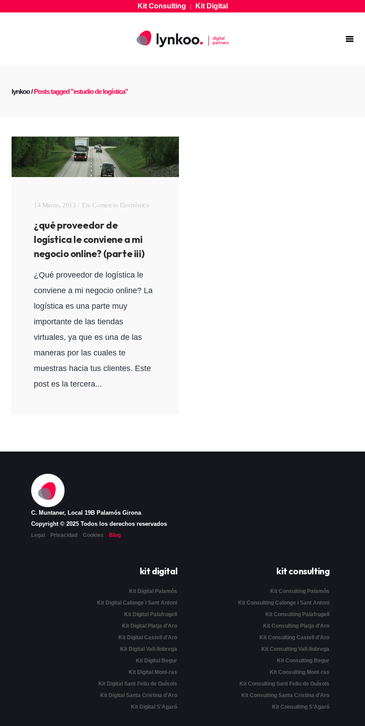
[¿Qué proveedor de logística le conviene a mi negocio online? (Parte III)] (95, 157)
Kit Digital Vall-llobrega (148, 649)
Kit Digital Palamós (153, 591)
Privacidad (63, 535)
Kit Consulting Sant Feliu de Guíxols (284, 684)
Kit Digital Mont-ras (153, 672)
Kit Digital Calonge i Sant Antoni (137, 603)
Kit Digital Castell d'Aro (147, 637)
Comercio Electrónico (120, 205)
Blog (115, 535)
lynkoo (21, 91)
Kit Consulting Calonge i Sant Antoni (283, 603)
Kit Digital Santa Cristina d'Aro (138, 695)
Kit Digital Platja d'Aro (149, 626)
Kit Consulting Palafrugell (297, 614)
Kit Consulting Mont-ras (299, 672)
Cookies (93, 535)
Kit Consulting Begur (303, 660)
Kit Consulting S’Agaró (300, 707)
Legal (38, 535)
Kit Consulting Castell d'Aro (294, 637)
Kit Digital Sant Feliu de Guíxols (137, 684)
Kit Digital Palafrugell (150, 614)
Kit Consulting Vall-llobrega (295, 649)
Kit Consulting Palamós (299, 591)
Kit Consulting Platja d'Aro (296, 626)
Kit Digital (211, 6)
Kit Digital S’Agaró (154, 707)
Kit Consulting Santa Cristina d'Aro (285, 695)
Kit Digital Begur (156, 660)
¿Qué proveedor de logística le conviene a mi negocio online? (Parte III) (89, 239)
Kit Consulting (162, 6)
